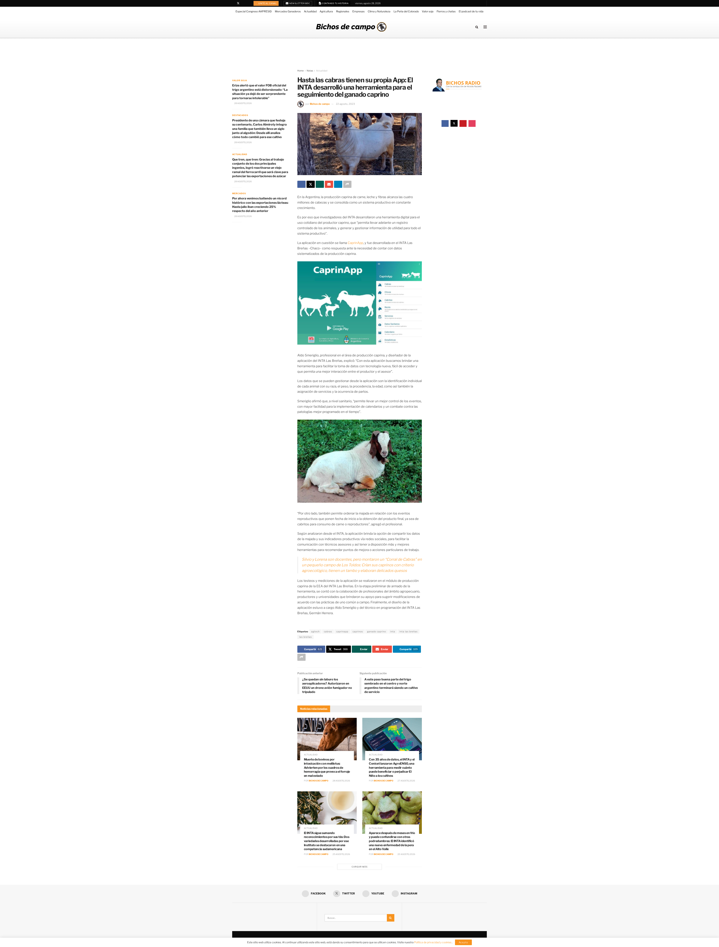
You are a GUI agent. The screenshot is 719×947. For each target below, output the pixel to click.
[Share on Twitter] (311, 184)
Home (300, 70)
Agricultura (326, 11)
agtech (315, 631)
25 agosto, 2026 (341, 854)
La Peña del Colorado (406, 11)
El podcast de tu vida (471, 11)
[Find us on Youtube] (243, 3)
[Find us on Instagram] (248, 3)
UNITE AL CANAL (267, 3)
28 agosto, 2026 (341, 780)
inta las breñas (408, 631)
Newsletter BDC (299, 3)
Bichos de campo (320, 103)
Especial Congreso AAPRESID (254, 11)
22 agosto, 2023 (345, 103)
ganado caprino (376, 631)
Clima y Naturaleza (379, 11)
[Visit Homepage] (351, 27)
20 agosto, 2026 (406, 854)
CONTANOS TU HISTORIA (335, 3)
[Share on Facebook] (301, 184)
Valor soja (427, 11)
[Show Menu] (485, 27)
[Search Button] (476, 26)
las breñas (305, 637)
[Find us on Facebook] (233, 3)
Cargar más (360, 866)
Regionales (342, 11)
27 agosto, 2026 (406, 780)
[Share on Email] (329, 184)
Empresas (358, 11)
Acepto (463, 942)
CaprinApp (355, 243)
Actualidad (310, 11)
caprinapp (342, 631)
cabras (328, 631)
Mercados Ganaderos (288, 11)
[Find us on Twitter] (238, 3)
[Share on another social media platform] (347, 184)
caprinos (358, 631)
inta (392, 631)
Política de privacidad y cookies (433, 942)
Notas (310, 70)
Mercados (239, 193)
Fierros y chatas (446, 11)
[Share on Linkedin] (338, 184)
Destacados (240, 115)
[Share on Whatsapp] (320, 184)
